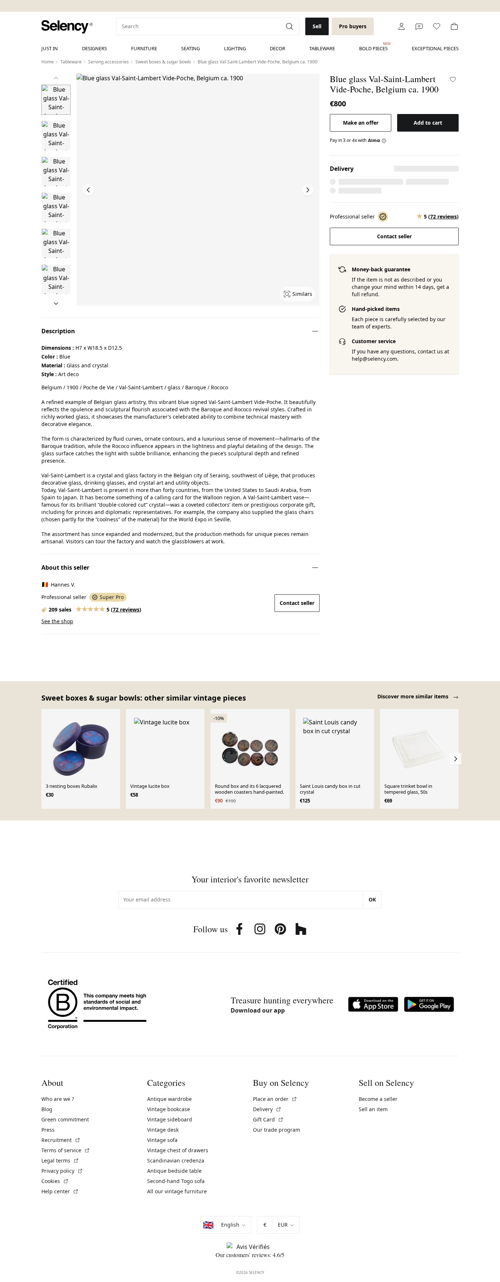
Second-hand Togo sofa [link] (176, 1181)
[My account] (401, 26)
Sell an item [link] (373, 1109)
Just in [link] (49, 48)
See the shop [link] (57, 621)
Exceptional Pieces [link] (435, 48)
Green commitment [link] (65, 1119)
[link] (67, 27)
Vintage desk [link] (163, 1129)
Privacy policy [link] (62, 1170)
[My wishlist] (436, 26)
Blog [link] (46, 1109)
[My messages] (419, 26)
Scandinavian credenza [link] (175, 1160)
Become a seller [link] (378, 1098)
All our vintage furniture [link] (177, 1191)
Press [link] (48, 1129)
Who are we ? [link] (57, 1098)
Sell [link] (317, 26)
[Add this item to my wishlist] (453, 79)
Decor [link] (277, 48)
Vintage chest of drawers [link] (177, 1150)
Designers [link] (94, 48)
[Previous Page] (88, 190)
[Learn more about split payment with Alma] (377, 140)
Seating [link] (190, 48)
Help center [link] (60, 1191)
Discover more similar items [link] (413, 696)
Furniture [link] (144, 48)
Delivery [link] (267, 1109)
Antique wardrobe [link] (169, 1098)
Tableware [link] (322, 48)
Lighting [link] (235, 48)
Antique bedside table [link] (174, 1170)
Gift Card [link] (268, 1119)
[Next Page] (308, 190)
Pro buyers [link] (352, 26)
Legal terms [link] (60, 1160)
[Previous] (56, 78)
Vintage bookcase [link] (168, 1109)
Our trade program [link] (276, 1129)
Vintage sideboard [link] (169, 1119)
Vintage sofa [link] (162, 1139)
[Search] (290, 26)
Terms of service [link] (65, 1150)
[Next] (56, 303)
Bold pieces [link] (373, 46)
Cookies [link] (55, 1181)
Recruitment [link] (61, 1139)
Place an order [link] (275, 1098)
